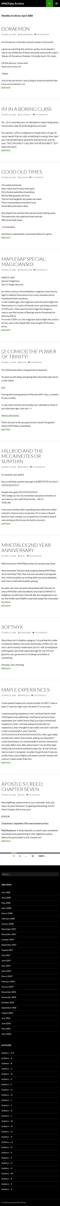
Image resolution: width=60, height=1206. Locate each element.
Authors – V (6, 1168)
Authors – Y (6, 1184)
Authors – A (6, 1058)
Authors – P (6, 1137)
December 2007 (8, 929)
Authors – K (6, 1110)
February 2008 (8, 918)
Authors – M (7, 1121)
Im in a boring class (26, 109)
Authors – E (6, 1079)
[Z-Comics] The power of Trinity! (28, 354)
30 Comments (35, 556)
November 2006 (8, 997)
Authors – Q (7, 1142)
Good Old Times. (22, 172)
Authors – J (6, 1105)
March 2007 (7, 976)
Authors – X (6, 1178)
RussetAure (25, 633)
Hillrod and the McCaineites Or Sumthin (22, 456)
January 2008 (7, 924)
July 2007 (5, 955)
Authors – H (7, 1095)
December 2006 (8, 992)
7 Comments (37, 177)
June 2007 (6, 960)
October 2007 (7, 939)
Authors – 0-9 (7, 1053)
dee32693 (24, 467)
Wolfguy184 (26, 270)
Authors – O (7, 1131)
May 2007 (5, 965)
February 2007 (8, 981)
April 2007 (6, 971)
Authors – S (6, 1152)
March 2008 (7, 913)
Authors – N (7, 1126)
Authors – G (6, 1089)
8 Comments (36, 362)
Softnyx (12, 627)
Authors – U (6, 1163)
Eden (22, 795)
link (3, 387)
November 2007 (8, 934)
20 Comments (43, 34)
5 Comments (34, 795)
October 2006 (7, 1002)
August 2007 (7, 950)
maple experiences (25, 690)
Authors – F (6, 1084)
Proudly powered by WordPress (13, 1202)
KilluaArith (25, 115)
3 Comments (41, 270)
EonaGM (24, 177)
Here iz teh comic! (10, 415)
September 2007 (8, 945)
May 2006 (5, 1028)
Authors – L (6, 1116)
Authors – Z (6, 1189)
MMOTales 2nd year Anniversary (26, 547)
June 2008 (6, 897)
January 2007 (7, 986)
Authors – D (7, 1074)
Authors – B (6, 1063)
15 (33, 856)
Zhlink (23, 362)
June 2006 (6, 1023)
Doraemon (15, 29)
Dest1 (22, 556)
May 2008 (5, 903)
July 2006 (5, 1018)
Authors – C (6, 1068)
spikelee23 (25, 695)
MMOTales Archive (12, 3)
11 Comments (41, 633)
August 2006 (7, 1013)
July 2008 (5, 892)
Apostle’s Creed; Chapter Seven (22, 786)
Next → (43, 856)
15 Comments (41, 115)
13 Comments (40, 695)
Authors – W (7, 1173)
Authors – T (6, 1158)
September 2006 (8, 1007)
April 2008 (6, 908)
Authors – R (6, 1147)
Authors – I (6, 1100)
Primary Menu (56, 3)
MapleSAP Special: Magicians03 (23, 261)
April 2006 (6, 1034)
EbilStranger (26, 34)
